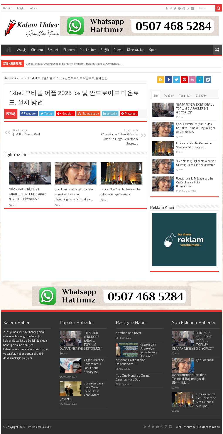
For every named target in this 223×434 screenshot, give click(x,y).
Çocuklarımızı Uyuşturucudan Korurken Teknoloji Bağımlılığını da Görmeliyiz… (74, 63)
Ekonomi (69, 49)
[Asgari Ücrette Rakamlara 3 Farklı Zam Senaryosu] (70, 365)
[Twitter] (175, 8)
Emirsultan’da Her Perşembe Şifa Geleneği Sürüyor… (121, 192)
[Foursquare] (187, 8)
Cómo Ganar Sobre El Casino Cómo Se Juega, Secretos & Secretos (119, 137)
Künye (33, 8)
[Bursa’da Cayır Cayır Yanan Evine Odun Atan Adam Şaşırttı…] (70, 388)
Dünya (118, 49)
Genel (23, 78)
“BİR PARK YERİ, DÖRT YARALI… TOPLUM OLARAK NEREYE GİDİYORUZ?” (27, 194)
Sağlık (105, 49)
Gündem (37, 49)
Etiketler (201, 95)
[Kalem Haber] (31, 27)
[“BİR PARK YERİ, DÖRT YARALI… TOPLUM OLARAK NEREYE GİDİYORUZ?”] (70, 338)
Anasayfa (10, 78)
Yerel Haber (88, 49)
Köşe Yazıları (135, 49)
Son (156, 95)
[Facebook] (171, 8)
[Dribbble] (184, 8)
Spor (152, 49)
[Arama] (218, 8)
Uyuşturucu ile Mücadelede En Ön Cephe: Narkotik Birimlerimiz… (194, 182)
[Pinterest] (179, 8)
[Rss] (167, 8)
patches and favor (128, 332)
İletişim (21, 8)
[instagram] (192, 8)
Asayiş (21, 49)
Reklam (7, 8)
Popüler (169, 95)
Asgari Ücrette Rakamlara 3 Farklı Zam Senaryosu (94, 366)
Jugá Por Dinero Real (26, 132)
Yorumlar (185, 95)
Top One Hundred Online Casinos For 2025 (133, 377)
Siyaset (53, 49)
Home (9, 49)
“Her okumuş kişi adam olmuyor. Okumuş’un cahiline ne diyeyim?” (196, 163)
